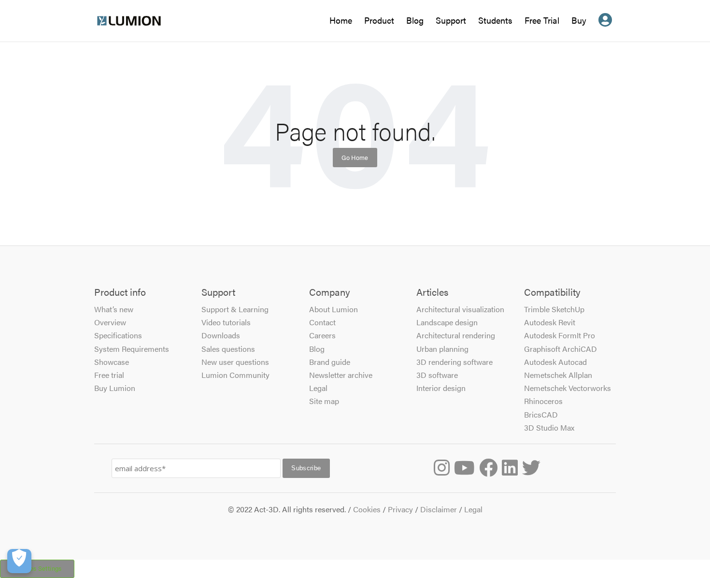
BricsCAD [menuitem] (541, 414)
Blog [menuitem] (317, 348)
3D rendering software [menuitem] (454, 361)
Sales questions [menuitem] (228, 348)
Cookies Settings (37, 568)
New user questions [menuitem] (235, 361)
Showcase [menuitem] (111, 361)
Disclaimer (438, 509)
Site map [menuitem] (324, 400)
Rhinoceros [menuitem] (543, 400)
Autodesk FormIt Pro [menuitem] (559, 335)
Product (379, 20)
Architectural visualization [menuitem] (460, 309)
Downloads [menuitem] (220, 335)
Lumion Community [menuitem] (235, 374)
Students (495, 21)
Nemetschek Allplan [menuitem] (558, 374)
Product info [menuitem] (120, 292)
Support (451, 20)
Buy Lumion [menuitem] (114, 387)
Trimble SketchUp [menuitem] (554, 309)
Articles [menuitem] (432, 292)
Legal (473, 509)
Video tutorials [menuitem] (226, 322)
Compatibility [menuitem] (552, 292)
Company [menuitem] (329, 292)
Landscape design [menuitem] (447, 322)
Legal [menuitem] (318, 387)
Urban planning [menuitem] (442, 348)
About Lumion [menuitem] (333, 309)
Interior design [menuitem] (441, 387)
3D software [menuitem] (437, 374)
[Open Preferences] (19, 561)
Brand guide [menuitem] (329, 361)
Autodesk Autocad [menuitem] (555, 361)
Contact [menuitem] (322, 322)
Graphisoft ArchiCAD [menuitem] (560, 348)
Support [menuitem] (218, 292)
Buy (578, 20)
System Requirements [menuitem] (131, 348)
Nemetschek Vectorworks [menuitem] (567, 387)
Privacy (400, 509)
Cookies (367, 509)
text (605, 28)
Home (340, 21)
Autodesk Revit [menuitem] (549, 322)
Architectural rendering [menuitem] (455, 335)
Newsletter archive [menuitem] (340, 374)
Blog (415, 21)
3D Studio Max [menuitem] (549, 427)
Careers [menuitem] (322, 335)
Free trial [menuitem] (109, 374)
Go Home (355, 157)
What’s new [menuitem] (113, 309)
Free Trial (542, 21)
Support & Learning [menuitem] (235, 309)
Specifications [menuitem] (118, 335)
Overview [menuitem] (110, 322)
